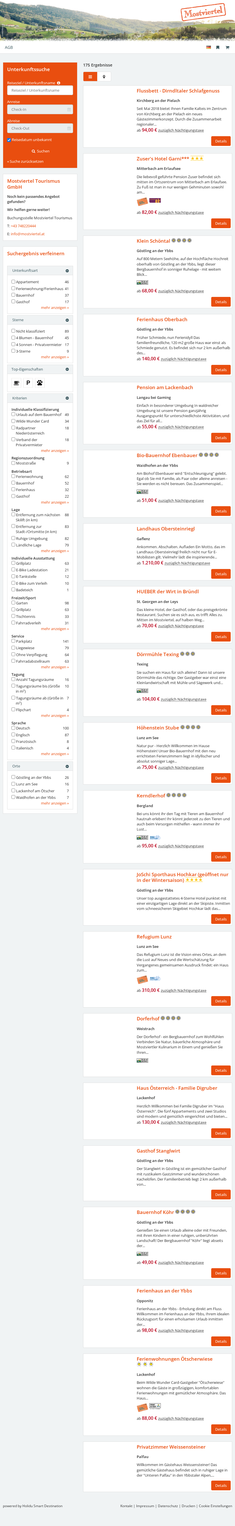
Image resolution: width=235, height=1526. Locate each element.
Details (221, 141)
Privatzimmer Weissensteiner (171, 1446)
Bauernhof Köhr (156, 1212)
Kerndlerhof (151, 795)
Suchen (43, 151)
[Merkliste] (218, 47)
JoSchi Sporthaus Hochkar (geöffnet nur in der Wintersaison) (182, 877)
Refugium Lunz (154, 936)
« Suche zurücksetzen (25, 161)
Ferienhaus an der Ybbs (164, 1290)
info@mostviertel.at (28, 233)
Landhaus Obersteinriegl (166, 528)
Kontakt (126, 1505)
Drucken (188, 1505)
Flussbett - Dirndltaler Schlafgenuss (178, 90)
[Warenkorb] (227, 47)
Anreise (13, 101)
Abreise (13, 120)
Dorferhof (148, 1018)
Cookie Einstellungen (215, 1505)
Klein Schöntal (154, 241)
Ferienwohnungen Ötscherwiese (175, 1359)
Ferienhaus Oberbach (162, 319)
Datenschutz (168, 1505)
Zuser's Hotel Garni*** (163, 158)
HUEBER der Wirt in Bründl (168, 591)
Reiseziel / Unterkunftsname (31, 82)
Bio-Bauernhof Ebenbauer (168, 455)
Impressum (145, 1505)
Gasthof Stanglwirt (158, 1150)
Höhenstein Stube (158, 727)
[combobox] (40, 90)
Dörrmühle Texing (158, 654)
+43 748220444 (23, 225)
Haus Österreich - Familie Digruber (177, 1088)
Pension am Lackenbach (165, 387)
